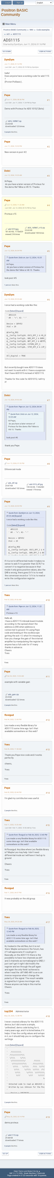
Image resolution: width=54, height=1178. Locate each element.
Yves (7, 595)
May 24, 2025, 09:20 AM (13, 922)
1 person (7, 285)
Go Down (7, 52)
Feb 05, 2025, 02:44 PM (12, 792)
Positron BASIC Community (14, 12)
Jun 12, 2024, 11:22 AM (15, 205)
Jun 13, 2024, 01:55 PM (15, 463)
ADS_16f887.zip (14, 121)
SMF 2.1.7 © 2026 (15, 1173)
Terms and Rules (25, 1171)
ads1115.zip (13, 1135)
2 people (7, 705)
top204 (8, 1011)
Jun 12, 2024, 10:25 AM (13, 175)
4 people (7, 1146)
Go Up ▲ (36, 1171)
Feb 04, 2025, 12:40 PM (12, 719)
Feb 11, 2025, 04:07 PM (12, 893)
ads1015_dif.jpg (36, 484)
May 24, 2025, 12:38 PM (13, 1016)
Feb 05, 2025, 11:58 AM (12, 749)
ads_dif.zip (12, 483)
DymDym (9, 59)
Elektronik (41, 1173)
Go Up (5, 1154)
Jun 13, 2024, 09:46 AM (13, 400)
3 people (7, 132)
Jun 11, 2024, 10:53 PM (13, 146)
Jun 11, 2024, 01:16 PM (13, 64)
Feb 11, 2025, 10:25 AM (12, 825)
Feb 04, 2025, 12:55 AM (15, 676)
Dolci (7, 170)
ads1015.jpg (13, 229)
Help (15, 1171)
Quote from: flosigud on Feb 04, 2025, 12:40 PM (28, 835)
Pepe (7, 95)
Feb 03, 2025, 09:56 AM (12, 600)
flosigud (9, 714)
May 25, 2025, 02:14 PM (15, 1117)
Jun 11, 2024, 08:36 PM (15, 100)
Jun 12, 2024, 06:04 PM (13, 251)
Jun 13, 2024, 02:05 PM (13, 506)
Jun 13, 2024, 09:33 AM (13, 299)
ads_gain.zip (13, 694)
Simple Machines (30, 1173)
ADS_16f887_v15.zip (36, 228)
